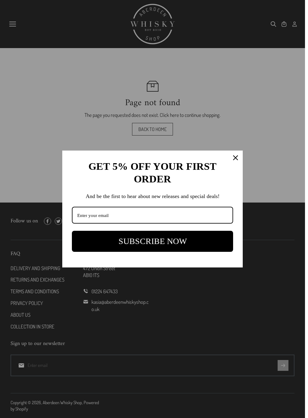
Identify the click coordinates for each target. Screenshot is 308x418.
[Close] (235, 158)
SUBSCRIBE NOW (153, 241)
